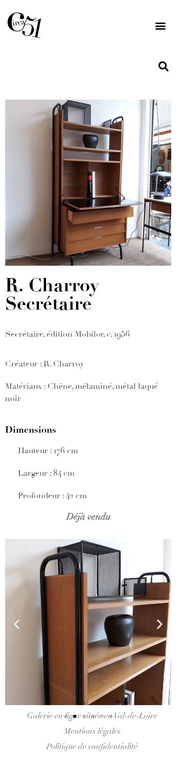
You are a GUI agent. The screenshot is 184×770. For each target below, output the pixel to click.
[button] (160, 25)
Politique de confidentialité (92, 746)
